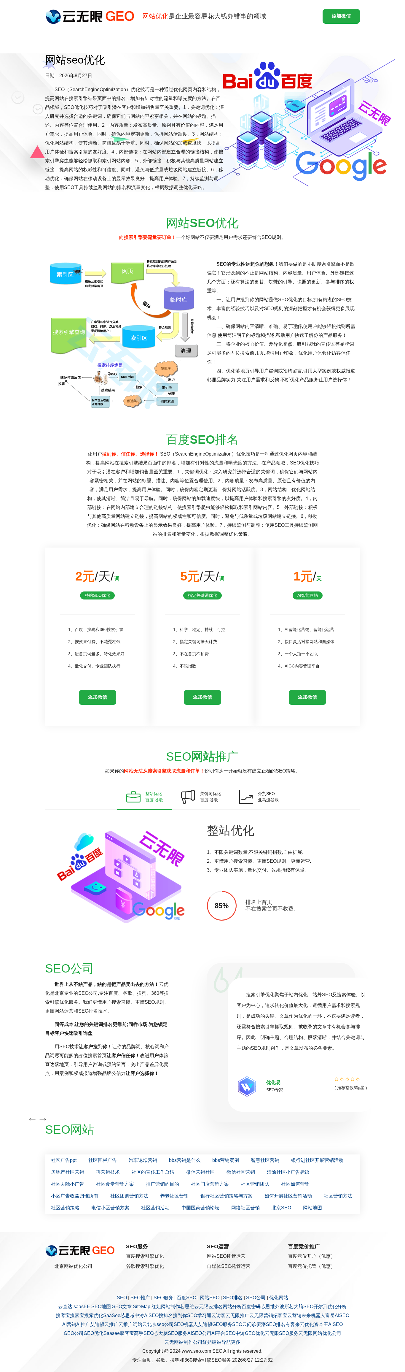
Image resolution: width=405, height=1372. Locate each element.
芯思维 (187, 1306)
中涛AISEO (147, 1315)
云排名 (215, 1306)
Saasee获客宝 (118, 1333)
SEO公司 (256, 1297)
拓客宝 (280, 1315)
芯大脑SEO (301, 1306)
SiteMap (141, 1306)
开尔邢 (320, 1306)
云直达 (65, 1306)
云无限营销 (261, 1315)
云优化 (307, 1324)
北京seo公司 (160, 1324)
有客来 (293, 1324)
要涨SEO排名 (271, 1324)
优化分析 (337, 1306)
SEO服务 (163, 1297)
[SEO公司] (91, 16)
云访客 (218, 1315)
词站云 (140, 1324)
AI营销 (69, 1324)
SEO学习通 (199, 1315)
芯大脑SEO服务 (170, 1333)
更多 (235, 1342)
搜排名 (166, 1315)
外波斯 (282, 1306)
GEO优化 (93, 1333)
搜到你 (180, 1315)
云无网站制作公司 (184, 1342)
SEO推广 (140, 1297)
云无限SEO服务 (282, 1333)
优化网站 (278, 1297)
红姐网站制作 (166, 1306)
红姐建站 (212, 1342)
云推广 (111, 1324)
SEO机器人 (186, 1324)
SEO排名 (233, 1297)
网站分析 (232, 1306)
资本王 (321, 1324)
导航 (226, 1342)
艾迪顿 (97, 1324)
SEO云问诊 (244, 1324)
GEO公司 (74, 1333)
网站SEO (209, 1297)
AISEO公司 (199, 1333)
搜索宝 (77, 1315)
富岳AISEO (337, 1315)
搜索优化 (93, 1315)
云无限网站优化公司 (320, 1333)
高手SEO (144, 1333)
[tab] (144, 796)
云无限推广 (237, 1315)
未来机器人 (313, 1315)
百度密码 (251, 1306)
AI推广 (83, 1324)
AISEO (335, 1324)
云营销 (294, 1315)
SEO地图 (101, 1306)
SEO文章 (122, 1306)
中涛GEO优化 (250, 1333)
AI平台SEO (223, 1333)
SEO (122, 1297)
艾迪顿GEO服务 (215, 1324)
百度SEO (186, 1297)
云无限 (201, 1306)
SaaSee (111, 1315)
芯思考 (127, 1315)
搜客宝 (63, 1315)
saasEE (82, 1306)
